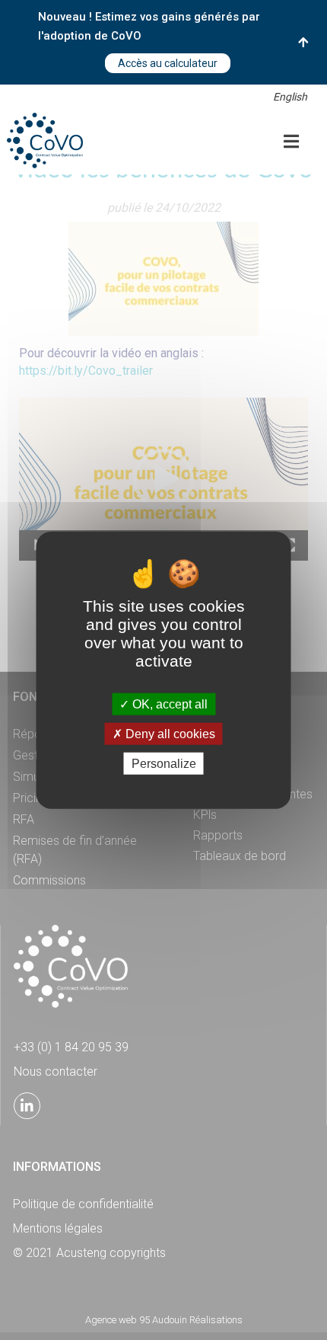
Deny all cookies (168, 733)
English (290, 97)
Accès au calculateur (167, 63)
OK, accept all (168, 703)
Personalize (164, 763)
